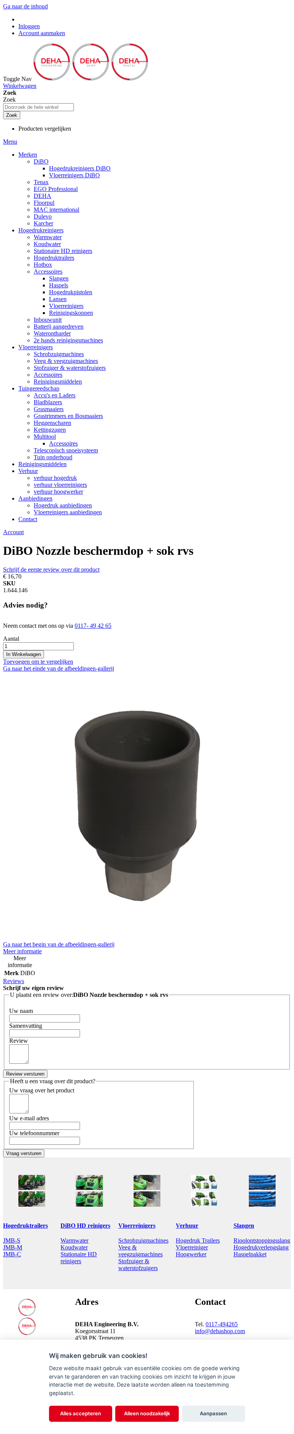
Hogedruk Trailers (198, 1240)
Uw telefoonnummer (34, 1133)
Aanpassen (213, 1413)
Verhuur (187, 1225)
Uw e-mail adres (29, 1118)
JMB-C (12, 1254)
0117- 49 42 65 (93, 625)
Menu (10, 141)
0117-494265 (222, 1324)
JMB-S (11, 1240)
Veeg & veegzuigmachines (140, 1250)
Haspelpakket (250, 1254)
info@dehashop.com (220, 1331)
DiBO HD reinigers (85, 1225)
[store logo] (90, 79)
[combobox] (38, 107)
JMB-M (12, 1247)
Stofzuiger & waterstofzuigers (138, 1264)
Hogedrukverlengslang (261, 1247)
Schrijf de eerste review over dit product (51, 569)
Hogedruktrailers (25, 1225)
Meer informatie (22, 951)
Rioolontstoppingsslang (262, 1240)
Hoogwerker (191, 1254)
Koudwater (74, 1247)
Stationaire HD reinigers (78, 1257)
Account (13, 532)
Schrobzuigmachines (143, 1240)
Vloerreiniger (192, 1247)
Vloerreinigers (136, 1225)
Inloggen (29, 26)
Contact (27, 519)
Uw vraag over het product (41, 1090)
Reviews (13, 981)
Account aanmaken (41, 33)
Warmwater (74, 1240)
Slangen (244, 1225)
